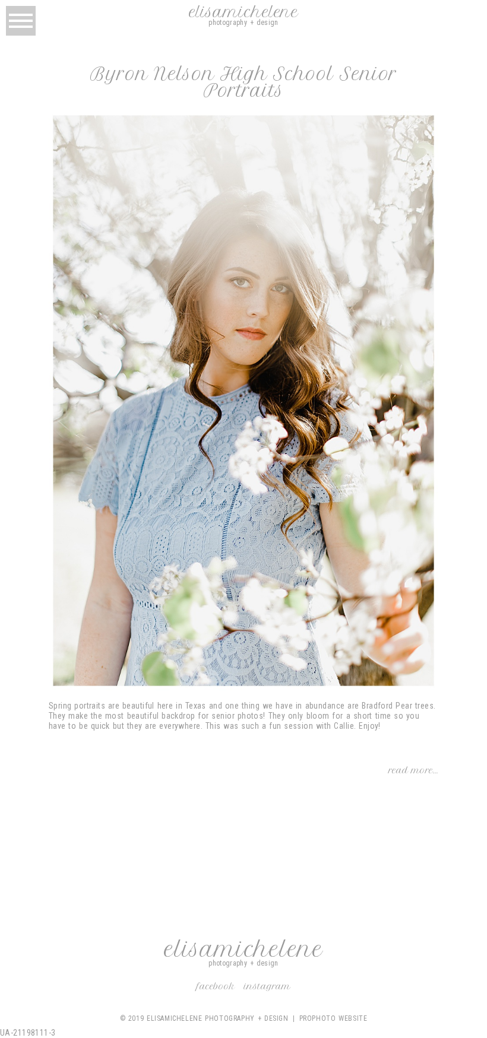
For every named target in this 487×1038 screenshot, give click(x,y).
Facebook (216, 986)
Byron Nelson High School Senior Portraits (243, 82)
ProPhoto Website (333, 1018)
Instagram (267, 986)
